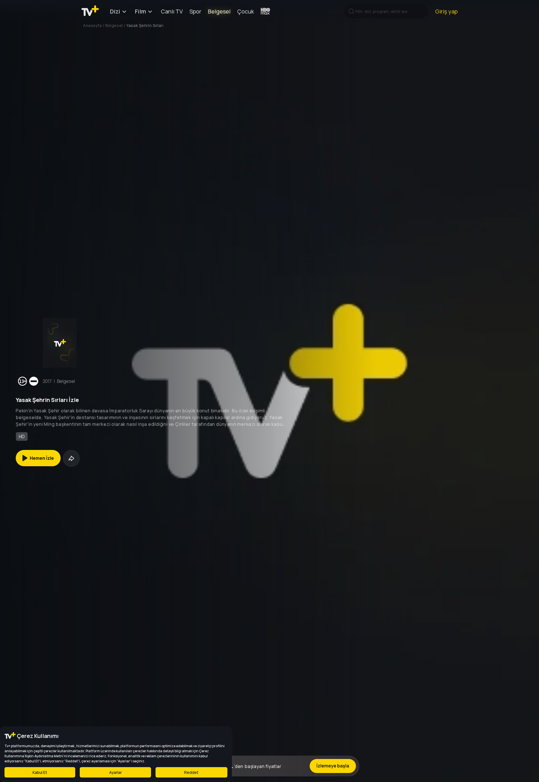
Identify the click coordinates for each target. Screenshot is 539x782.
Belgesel (219, 11)
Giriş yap (446, 11)
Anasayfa (92, 25)
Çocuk (245, 11)
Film (140, 11)
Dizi (115, 11)
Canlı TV (172, 11)
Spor (195, 11)
